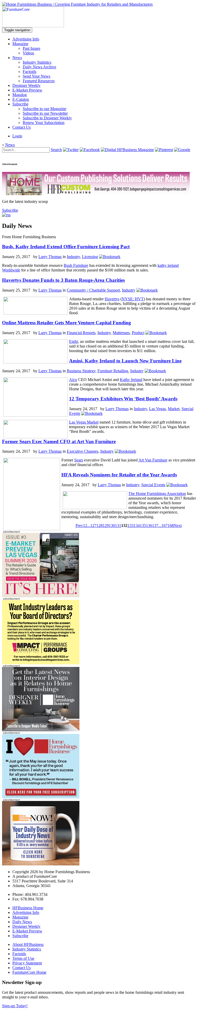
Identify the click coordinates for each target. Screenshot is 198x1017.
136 (149, 525)
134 (137, 525)
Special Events (153, 485)
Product (138, 332)
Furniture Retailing (112, 371)
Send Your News (36, 76)
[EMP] (40, 596)
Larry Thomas (50, 256)
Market (173, 409)
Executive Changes (82, 451)
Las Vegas (157, 409)
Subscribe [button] (10, 210)
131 (118, 525)
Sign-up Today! (15, 1006)
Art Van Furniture (152, 460)
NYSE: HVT (133, 299)
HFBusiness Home (27, 908)
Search (56, 149)
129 (106, 525)
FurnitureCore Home (29, 972)
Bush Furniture (76, 265)
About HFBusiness (28, 944)
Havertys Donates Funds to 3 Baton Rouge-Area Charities (63, 280)
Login (17, 136)
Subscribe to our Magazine (44, 108)
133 (130, 525)
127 (93, 525)
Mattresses (121, 332)
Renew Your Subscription (43, 122)
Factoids (29, 71)
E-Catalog (20, 99)
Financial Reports (81, 332)
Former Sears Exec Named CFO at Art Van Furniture (59, 441)
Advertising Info (25, 39)
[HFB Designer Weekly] (40, 730)
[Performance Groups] (40, 663)
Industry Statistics (37, 62)
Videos (28, 53)
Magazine (20, 44)
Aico (73, 379)
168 (171, 525)
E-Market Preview (27, 90)
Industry (73, 256)
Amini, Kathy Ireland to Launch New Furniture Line (125, 360)
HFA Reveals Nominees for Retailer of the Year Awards (119, 474)
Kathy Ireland (131, 379)
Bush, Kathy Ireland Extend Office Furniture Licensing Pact (66, 246)
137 (155, 525)
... (88, 525)
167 (164, 525)
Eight (73, 341)
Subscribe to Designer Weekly (47, 118)
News (17, 57)
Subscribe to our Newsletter (45, 113)
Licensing (90, 256)
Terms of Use (23, 958)
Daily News (22, 922)
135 (143, 525)
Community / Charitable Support (93, 290)
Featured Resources (39, 81)
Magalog (19, 95)
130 (112, 525)
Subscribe (20, 104)
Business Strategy (81, 371)
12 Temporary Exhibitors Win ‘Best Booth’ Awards (123, 398)
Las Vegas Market (83, 422)
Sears (78, 460)
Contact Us (21, 127)
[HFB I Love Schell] (40, 797)
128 (99, 525)
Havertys (112, 299)
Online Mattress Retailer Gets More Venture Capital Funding (66, 322)
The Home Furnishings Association (157, 493)
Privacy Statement (27, 963)
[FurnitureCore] (33, 26)
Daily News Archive (39, 67)
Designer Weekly (26, 85)
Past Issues (31, 48)
